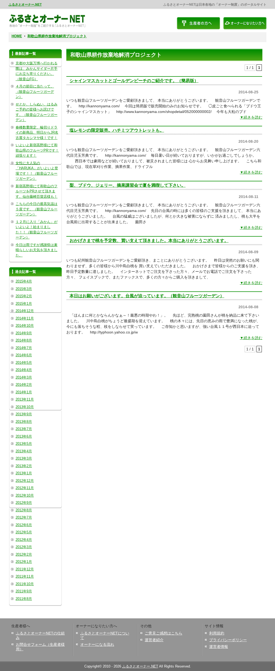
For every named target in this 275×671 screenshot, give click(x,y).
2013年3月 (24, 458)
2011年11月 (25, 576)
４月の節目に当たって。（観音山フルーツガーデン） (35, 91)
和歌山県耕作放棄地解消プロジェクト (57, 36)
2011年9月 (24, 591)
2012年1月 (24, 562)
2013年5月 (24, 444)
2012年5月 (24, 532)
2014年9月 (24, 333)
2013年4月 (24, 451)
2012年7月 (24, 517)
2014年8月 (24, 340)
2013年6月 (24, 436)
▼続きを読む (251, 117)
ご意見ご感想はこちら (163, 633)
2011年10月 (25, 584)
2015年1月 (24, 304)
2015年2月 (24, 296)
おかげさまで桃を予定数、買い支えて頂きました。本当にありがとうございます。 (149, 240)
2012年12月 (25, 481)
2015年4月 (24, 281)
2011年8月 (24, 599)
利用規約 (216, 633)
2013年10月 (25, 407)
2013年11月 (25, 399)
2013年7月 (24, 429)
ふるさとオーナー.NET (25, 4)
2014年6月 (24, 355)
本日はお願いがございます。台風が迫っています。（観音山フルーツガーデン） (147, 295)
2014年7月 (24, 348)
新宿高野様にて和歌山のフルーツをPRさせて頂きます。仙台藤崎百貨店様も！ (36, 191)
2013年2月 (24, 466)
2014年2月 (24, 385)
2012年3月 (24, 547)
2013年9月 (24, 414)
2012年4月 (24, 540)
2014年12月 (25, 311)
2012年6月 (24, 525)
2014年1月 (24, 392)
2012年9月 (24, 503)
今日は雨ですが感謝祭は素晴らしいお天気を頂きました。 (36, 250)
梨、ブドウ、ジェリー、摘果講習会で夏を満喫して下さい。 (128, 185)
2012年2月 (24, 554)
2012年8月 (24, 510)
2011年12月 (25, 569)
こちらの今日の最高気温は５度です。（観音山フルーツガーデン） (36, 209)
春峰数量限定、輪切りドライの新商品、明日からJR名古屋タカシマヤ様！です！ (37, 132)
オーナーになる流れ (97, 644)
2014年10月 (25, 326)
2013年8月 (24, 422)
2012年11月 (25, 488)
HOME (17, 36)
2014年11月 (25, 318)
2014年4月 (24, 370)
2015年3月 (24, 289)
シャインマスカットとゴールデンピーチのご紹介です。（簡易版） (134, 80)
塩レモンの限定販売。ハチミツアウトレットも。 (117, 130)
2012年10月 (25, 495)
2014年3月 (24, 377)
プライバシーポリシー (228, 640)
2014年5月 (24, 363)
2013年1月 (24, 473)
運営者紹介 (154, 640)
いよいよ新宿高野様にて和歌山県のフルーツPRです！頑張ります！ (37, 150)
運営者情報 (218, 646)
